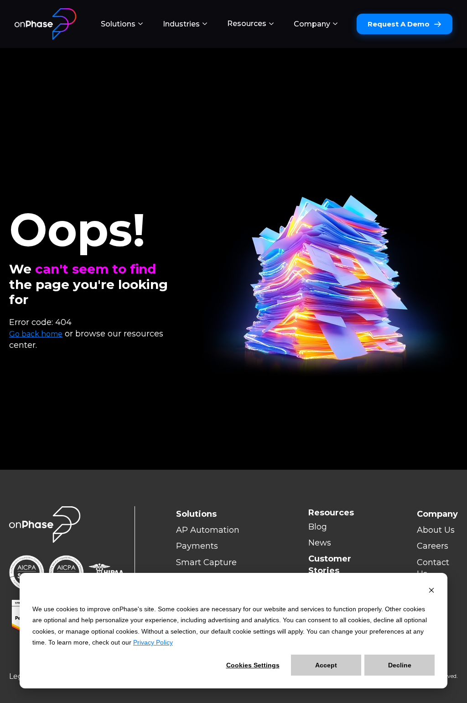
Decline (399, 665)
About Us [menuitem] (436, 530)
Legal (19, 676)
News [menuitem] (319, 543)
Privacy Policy (153, 642)
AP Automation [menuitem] (207, 530)
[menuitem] (122, 24)
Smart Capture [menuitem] (206, 562)
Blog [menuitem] (317, 527)
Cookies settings (253, 665)
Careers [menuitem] (432, 546)
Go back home (35, 334)
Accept (326, 665)
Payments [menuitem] (197, 546)
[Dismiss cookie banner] (431, 591)
